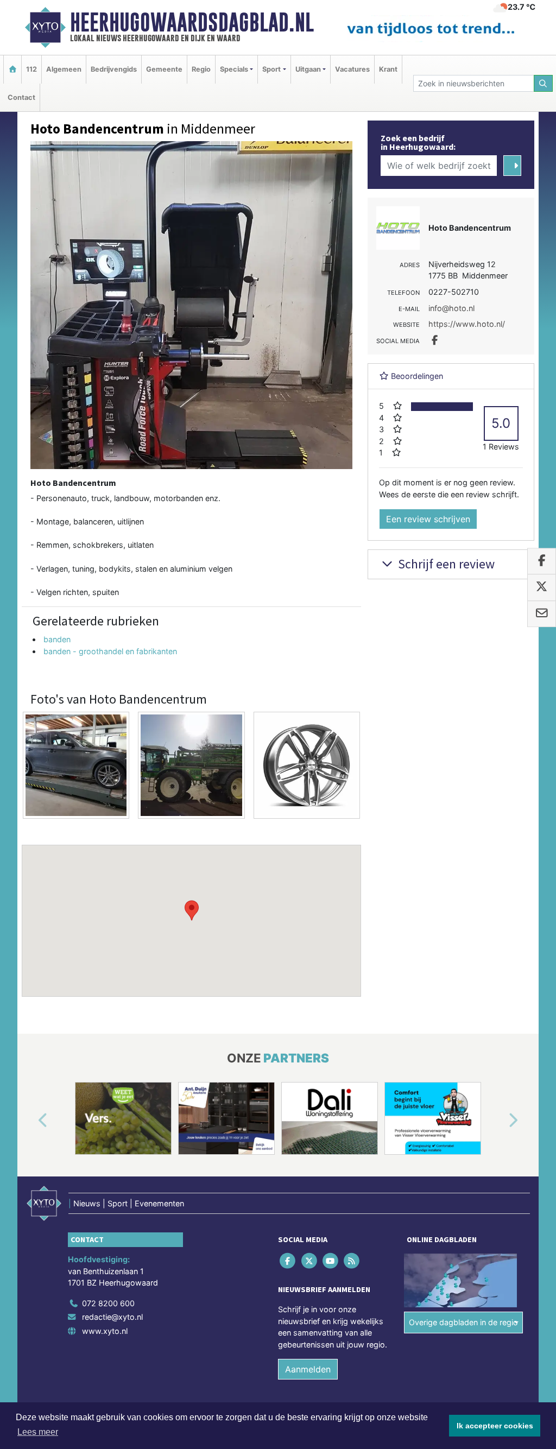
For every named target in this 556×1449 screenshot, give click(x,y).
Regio (201, 69)
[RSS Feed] (352, 1260)
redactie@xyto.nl (112, 1316)
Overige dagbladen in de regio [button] (463, 1322)
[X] (309, 1260)
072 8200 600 (108, 1303)
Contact (21, 97)
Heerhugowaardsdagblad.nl (192, 22)
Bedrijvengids (114, 69)
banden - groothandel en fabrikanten (110, 651)
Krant (388, 69)
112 (31, 69)
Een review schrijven (428, 519)
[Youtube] (331, 1260)
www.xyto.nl (105, 1331)
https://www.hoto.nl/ (466, 323)
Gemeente (164, 69)
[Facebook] (288, 1260)
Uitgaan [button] (308, 69)
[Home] (12, 69)
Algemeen (63, 69)
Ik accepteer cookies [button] (495, 1425)
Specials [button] (234, 69)
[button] (192, 910)
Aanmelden (308, 1369)
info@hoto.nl (451, 308)
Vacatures (352, 69)
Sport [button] (271, 69)
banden (57, 639)
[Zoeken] (543, 83)
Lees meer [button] (37, 1432)
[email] (541, 614)
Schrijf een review (445, 563)
